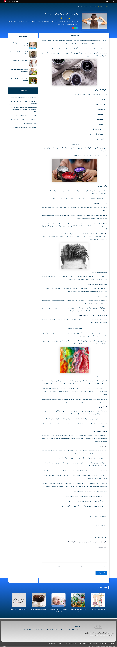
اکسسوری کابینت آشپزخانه (28, 629)
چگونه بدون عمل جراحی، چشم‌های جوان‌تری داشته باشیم (24, 97)
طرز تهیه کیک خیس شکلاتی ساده (38, 609)
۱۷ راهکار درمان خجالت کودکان (98, 609)
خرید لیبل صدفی (67, 629)
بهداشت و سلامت (104, 6)
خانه (108, 6)
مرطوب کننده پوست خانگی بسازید (20, 60)
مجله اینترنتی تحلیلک (107, 1)
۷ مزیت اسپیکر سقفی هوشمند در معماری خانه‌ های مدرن (24, 127)
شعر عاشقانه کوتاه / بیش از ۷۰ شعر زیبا (18, 609)
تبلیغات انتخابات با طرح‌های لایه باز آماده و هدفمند (25, 115)
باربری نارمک (37, 629)
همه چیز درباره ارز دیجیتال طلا (30, 123)
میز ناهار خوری (75, 629)
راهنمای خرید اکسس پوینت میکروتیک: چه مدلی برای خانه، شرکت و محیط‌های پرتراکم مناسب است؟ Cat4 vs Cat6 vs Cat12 (24, 109)
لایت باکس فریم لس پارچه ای (56, 629)
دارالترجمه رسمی (45, 629)
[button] (113, 1)
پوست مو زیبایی (98, 6)
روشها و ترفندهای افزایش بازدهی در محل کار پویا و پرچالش (23, 119)
